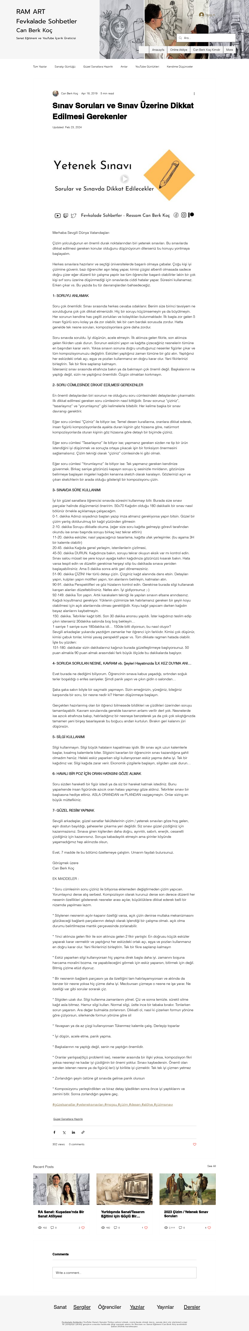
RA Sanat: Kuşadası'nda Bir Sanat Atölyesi (61, 1214)
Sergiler (82, 1307)
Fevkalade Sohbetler (46, 21)
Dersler (192, 1307)
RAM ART (30, 12)
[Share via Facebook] (54, 1132)
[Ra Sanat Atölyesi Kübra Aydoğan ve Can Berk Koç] (61, 1189)
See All (211, 1166)
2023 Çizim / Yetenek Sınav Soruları (186, 1214)
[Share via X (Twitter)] (64, 1132)
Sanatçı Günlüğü (65, 66)
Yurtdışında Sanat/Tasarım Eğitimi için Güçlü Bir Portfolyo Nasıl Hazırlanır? (123, 1214)
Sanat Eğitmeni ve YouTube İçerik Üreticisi (46, 38)
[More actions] (194, 93)
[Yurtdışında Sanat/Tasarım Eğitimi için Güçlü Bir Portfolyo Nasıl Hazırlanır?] (124, 1189)
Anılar (124, 66)
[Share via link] (83, 1132)
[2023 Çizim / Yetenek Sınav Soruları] (188, 1189)
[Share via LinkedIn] (73, 1132)
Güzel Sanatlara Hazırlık (98, 66)
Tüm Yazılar (40, 66)
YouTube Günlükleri (147, 66)
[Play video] (124, 179)
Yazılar (137, 1307)
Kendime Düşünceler (180, 66)
